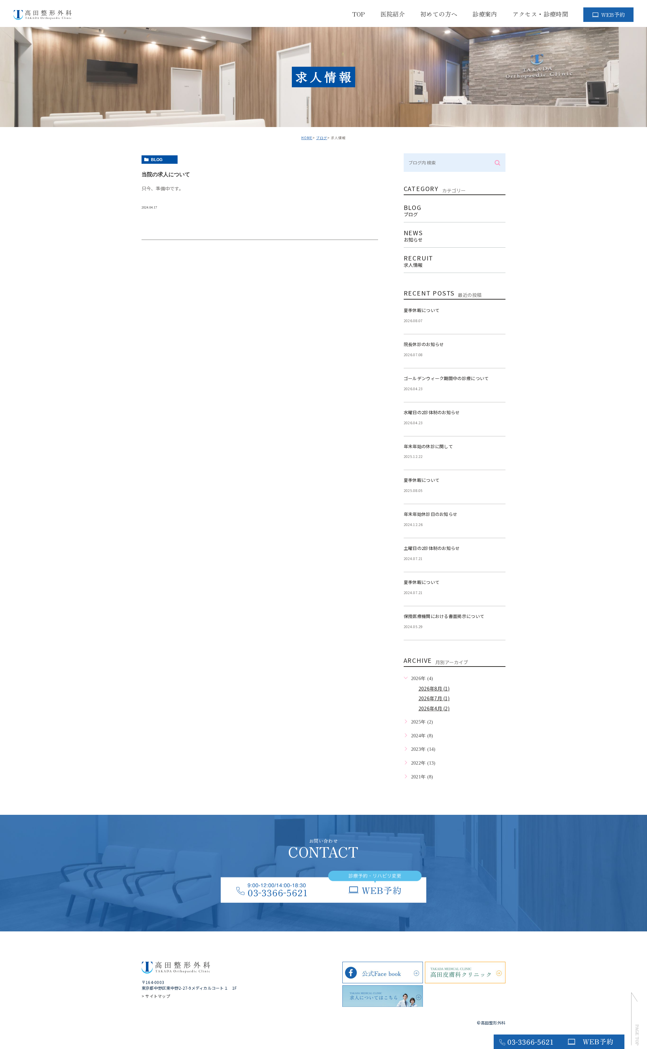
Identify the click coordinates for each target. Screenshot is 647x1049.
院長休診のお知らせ (424, 344)
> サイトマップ (156, 996)
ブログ (321, 137)
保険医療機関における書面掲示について (444, 616)
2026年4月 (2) (434, 708)
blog (156, 159)
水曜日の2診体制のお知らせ (432, 412)
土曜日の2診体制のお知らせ (432, 548)
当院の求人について (166, 174)
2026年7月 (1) (434, 698)
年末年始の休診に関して (428, 446)
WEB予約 (613, 14)
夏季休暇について (422, 310)
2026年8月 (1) (434, 688)
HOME (306, 137)
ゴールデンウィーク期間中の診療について (446, 378)
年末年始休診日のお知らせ (431, 514)
